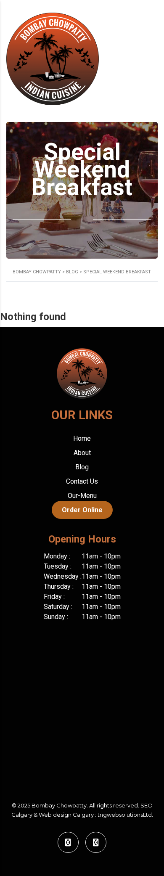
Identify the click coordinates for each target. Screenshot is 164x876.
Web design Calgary (66, 814)
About (82, 453)
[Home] (52, 58)
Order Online (82, 510)
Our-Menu (82, 496)
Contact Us (82, 481)
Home (82, 438)
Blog (82, 467)
